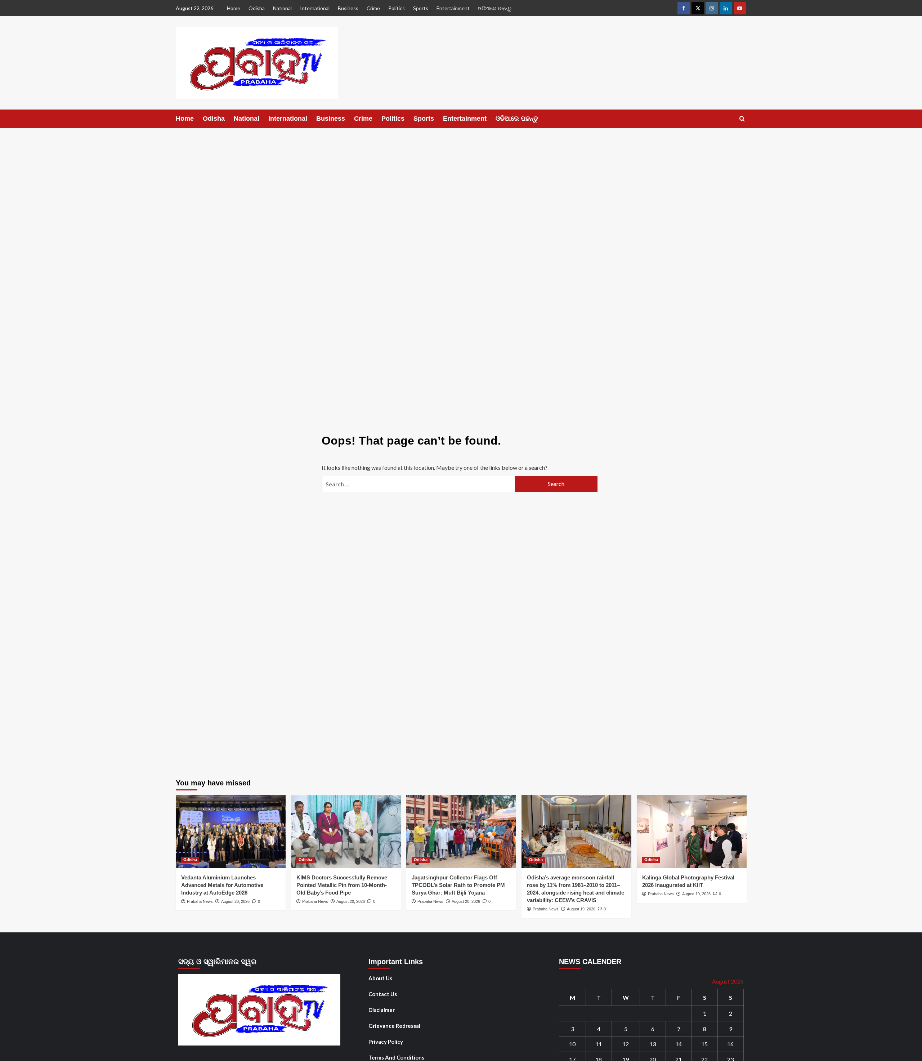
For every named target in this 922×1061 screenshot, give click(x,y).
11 (598, 1043)
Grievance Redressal (394, 1025)
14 (678, 1043)
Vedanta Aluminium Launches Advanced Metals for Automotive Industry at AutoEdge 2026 (222, 885)
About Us (380, 978)
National (282, 8)
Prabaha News (200, 901)
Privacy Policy (385, 1041)
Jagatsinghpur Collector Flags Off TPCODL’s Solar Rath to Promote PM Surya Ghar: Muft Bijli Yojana (458, 885)
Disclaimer (381, 1010)
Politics (396, 8)
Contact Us (382, 994)
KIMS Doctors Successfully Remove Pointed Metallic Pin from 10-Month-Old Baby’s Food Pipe (341, 885)
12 (625, 1043)
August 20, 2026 (235, 901)
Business (348, 8)
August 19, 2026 (581, 909)
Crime (373, 8)
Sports (420, 8)
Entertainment (453, 8)
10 (572, 1043)
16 (730, 1043)
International (315, 8)
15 (704, 1043)
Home (233, 8)
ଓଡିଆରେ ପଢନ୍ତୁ (494, 8)
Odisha (257, 8)
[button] (742, 118)
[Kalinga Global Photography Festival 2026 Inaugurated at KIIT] (692, 831)
